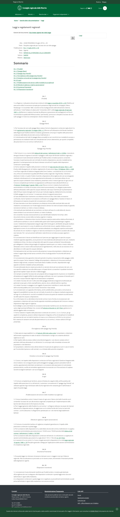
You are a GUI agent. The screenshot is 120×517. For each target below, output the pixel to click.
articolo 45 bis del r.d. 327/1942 (53, 308)
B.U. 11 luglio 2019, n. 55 (31, 48)
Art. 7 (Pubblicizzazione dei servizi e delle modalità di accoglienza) (34, 82)
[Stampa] (73, 38)
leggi (42, 20)
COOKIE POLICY (94, 511)
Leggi (80, 35)
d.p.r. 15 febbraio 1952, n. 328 (64, 169)
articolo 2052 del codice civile (47, 333)
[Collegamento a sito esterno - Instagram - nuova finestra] (91, 8)
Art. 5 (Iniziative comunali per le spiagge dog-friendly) (30, 78)
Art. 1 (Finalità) (18, 69)
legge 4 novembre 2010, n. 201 (57, 103)
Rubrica (98, 2)
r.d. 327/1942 (60, 438)
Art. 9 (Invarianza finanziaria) (22, 87)
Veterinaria (27, 58)
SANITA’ (26, 55)
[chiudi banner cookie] (117, 509)
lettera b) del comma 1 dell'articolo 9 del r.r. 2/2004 (50, 153)
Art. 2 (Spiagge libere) (20, 71)
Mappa (104, 2)
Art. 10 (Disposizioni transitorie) (23, 89)
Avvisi (79, 495)
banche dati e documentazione (29, 20)
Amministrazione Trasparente (54, 491)
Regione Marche (18, 2)
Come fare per (81, 501)
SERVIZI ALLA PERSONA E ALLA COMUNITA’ (37, 53)
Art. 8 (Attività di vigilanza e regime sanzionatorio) (29, 85)
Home (16, 20)
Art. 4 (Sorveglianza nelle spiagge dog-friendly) (28, 76)
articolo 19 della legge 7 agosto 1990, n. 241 (29, 185)
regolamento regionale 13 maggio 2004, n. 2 (30, 130)
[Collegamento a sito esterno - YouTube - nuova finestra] (89, 8)
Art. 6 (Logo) (17, 80)
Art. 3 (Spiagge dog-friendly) (22, 73)
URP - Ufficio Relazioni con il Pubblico (88, 503)
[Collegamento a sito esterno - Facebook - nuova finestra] (87, 8)
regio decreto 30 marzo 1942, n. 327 (61, 167)
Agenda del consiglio (83, 498)
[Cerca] (105, 8)
